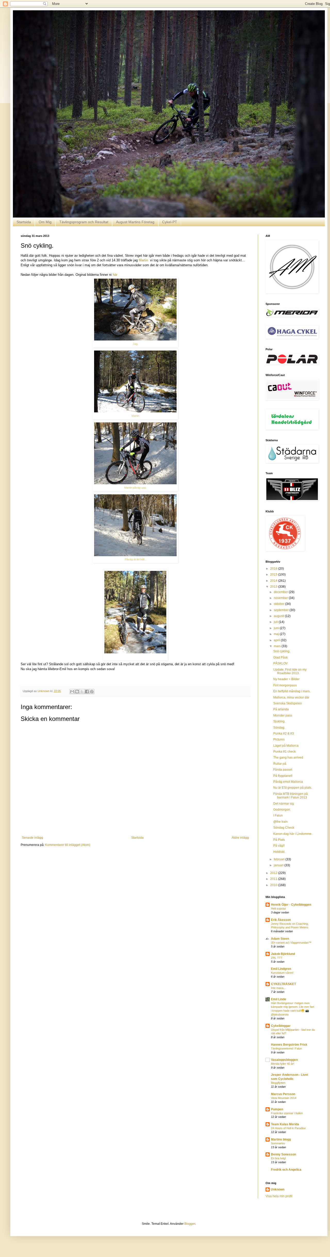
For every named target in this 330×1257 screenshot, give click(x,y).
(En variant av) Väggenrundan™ (291, 942)
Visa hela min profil (279, 1196)
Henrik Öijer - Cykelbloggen (291, 904)
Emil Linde (278, 999)
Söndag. (279, 727)
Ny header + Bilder (286, 679)
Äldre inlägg (240, 837)
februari (279, 859)
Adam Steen (280, 938)
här (115, 275)
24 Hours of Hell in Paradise (288, 1128)
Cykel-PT (169, 222)
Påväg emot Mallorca (288, 782)
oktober (279, 604)
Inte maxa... (278, 987)
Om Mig (45, 222)
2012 (274, 873)
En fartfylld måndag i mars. (291, 691)
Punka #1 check (284, 751)
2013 (274, 586)
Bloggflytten (278, 1082)
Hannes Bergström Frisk (289, 1044)
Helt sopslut (278, 908)
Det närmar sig (283, 803)
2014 (274, 580)
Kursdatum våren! (282, 972)
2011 (274, 879)
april (277, 640)
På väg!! (279, 845)
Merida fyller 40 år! (282, 1063)
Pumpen (277, 1109)
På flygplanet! (282, 776)
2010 (274, 885)
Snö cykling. (281, 651)
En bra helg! (278, 1158)
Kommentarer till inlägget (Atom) (67, 845)
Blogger (189, 1224)
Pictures (279, 739)
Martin (144, 260)
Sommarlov (278, 1143)
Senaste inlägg (32, 837)
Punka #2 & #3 (283, 733)
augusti (279, 616)
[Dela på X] (82, 691)
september (282, 610)
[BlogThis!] (77, 691)
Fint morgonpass (285, 685)
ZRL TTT (277, 957)
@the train (280, 821)
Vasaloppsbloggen (284, 1060)
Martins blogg (281, 1139)
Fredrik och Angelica (286, 1169)
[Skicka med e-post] (72, 691)
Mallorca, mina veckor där (291, 697)
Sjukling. (279, 721)
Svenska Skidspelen (287, 703)
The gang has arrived (288, 757)
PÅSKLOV (280, 663)
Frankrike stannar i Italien (287, 1113)
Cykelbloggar (281, 1026)
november (281, 598)
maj (277, 634)
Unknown (277, 1189)
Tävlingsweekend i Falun (286, 1048)
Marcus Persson (283, 1094)
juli (276, 622)
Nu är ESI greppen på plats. (292, 787)
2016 (274, 568)
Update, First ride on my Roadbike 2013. (290, 671)
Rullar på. (280, 763)
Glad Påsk (280, 657)
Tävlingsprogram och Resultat (83, 222)
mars (278, 646)
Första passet (282, 769)
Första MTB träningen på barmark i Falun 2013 (290, 795)
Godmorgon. (282, 809)
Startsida (23, 222)
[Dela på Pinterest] (91, 691)
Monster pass (282, 715)
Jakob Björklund (283, 954)
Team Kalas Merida (285, 1124)
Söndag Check (283, 827)
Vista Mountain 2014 (283, 1098)
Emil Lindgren (281, 969)
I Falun (278, 815)
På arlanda (281, 709)
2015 (274, 574)
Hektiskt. (279, 852)
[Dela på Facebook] (86, 691)
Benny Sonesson (283, 1154)
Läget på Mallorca (286, 745)
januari (279, 865)
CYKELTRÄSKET (283, 984)
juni (277, 628)
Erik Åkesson (281, 920)
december (281, 592)
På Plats (279, 840)
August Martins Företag (135, 222)
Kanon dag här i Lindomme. (292, 834)
